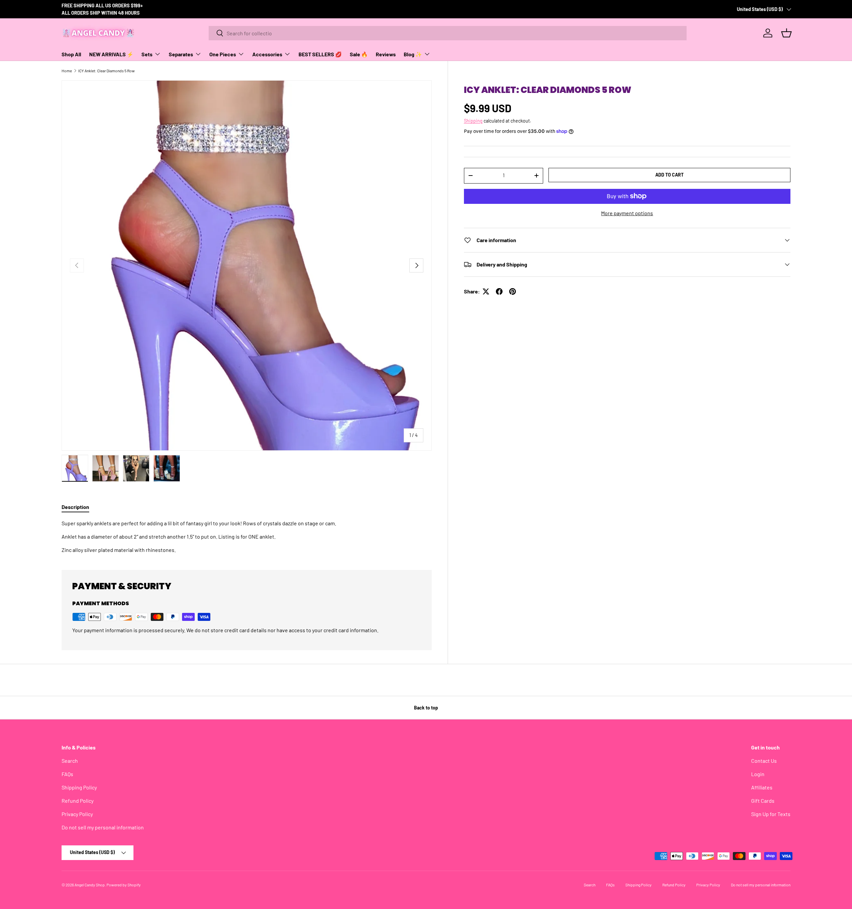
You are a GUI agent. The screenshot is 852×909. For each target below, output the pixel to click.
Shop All (71, 54)
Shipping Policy (79, 787)
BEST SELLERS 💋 (320, 54)
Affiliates (761, 787)
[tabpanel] (247, 536)
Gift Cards (762, 800)
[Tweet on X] (486, 291)
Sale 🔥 (359, 54)
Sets (146, 54)
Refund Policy (78, 800)
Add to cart (669, 175)
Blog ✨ (413, 54)
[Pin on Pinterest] (512, 291)
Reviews (386, 54)
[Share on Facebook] (499, 291)
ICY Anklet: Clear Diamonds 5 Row (106, 71)
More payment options (627, 213)
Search (70, 760)
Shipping (473, 121)
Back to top (426, 707)
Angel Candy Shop (90, 884)
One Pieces (222, 54)
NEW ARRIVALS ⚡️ (111, 54)
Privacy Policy (77, 814)
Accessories (267, 54)
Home (67, 71)
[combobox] (448, 33)
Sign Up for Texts (770, 814)
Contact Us (764, 760)
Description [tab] (75, 507)
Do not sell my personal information (103, 827)
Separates (181, 54)
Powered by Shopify (123, 884)
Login (757, 774)
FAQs (67, 774)
